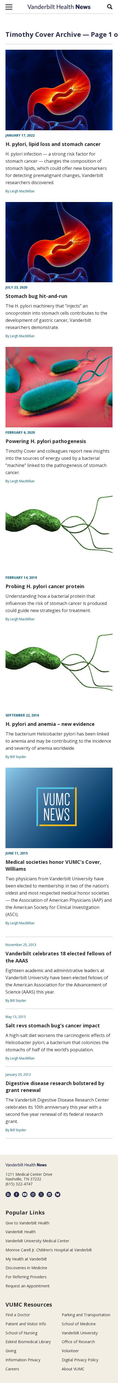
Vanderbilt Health (20, 1231)
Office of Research (78, 1341)
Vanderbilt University (80, 1332)
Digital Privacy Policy (80, 1359)
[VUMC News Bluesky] (57, 1194)
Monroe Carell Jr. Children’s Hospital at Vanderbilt (48, 1249)
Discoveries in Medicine (26, 1267)
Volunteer (70, 1350)
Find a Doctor (17, 1314)
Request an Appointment (27, 1285)
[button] (8, 7)
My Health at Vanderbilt (26, 1259)
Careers (12, 1368)
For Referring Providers (26, 1276)
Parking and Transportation (86, 1314)
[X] (41, 1194)
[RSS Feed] (8, 1194)
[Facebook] (16, 1194)
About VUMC (73, 1368)
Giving (10, 1350)
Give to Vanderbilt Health (27, 1223)
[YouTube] (24, 1194)
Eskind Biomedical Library (28, 1341)
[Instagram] (33, 1194)
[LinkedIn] (49, 1194)
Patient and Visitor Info (25, 1323)
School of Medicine (79, 1323)
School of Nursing (21, 1332)
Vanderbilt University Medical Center (37, 1240)
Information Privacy (22, 1359)
